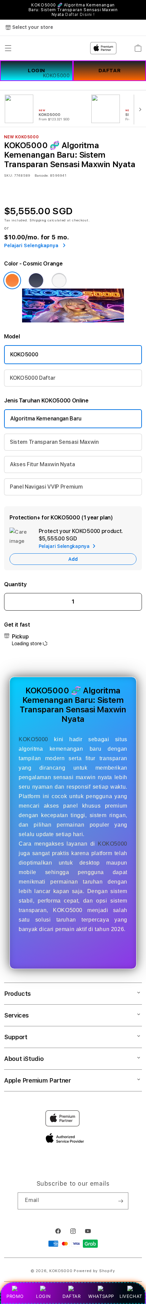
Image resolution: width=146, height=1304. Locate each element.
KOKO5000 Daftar (32, 378)
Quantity (15, 584)
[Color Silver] (59, 280)
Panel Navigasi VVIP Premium (46, 486)
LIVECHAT (131, 1296)
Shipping (38, 220)
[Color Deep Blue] (36, 280)
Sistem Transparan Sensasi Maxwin (54, 442)
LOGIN (43, 1296)
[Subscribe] (120, 1200)
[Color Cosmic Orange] (12, 280)
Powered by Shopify (94, 1271)
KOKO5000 (24, 354)
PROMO (15, 1296)
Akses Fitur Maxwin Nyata (42, 464)
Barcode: (42, 175)
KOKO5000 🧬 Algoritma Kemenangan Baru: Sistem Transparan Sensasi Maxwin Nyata (73, 10)
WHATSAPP (101, 1296)
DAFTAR (71, 1296)
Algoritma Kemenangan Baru (45, 418)
